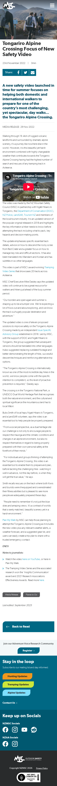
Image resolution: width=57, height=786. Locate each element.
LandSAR (18, 215)
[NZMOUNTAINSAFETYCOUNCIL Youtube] (24, 729)
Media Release (11, 595)
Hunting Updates (17, 676)
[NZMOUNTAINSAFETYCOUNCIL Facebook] (5, 729)
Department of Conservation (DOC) (35, 211)
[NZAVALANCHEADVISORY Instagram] (15, 744)
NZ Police (8, 215)
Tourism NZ (30, 215)
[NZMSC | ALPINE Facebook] (5, 744)
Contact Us (9, 703)
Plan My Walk (9, 520)
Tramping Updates (18, 684)
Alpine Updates (16, 692)
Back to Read (21, 626)
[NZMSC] (9, 5)
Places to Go (31, 595)
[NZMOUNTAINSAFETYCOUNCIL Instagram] (15, 729)
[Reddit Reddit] (34, 729)
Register (27, 650)
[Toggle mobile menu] (52, 5)
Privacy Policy (42, 768)
